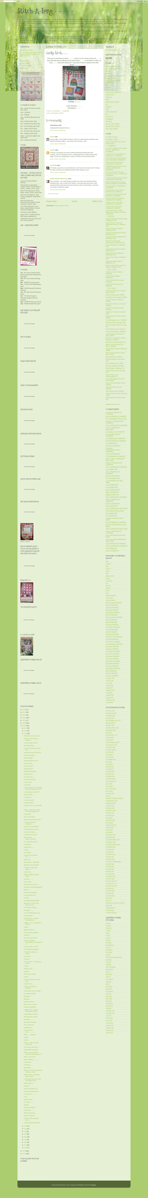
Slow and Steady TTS (30, 1088)
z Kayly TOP (109, 685)
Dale (107, 561)
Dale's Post (27, 872)
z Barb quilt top (110, 908)
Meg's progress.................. (31, 1059)
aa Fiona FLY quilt (111, 745)
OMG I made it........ (29, 1083)
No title (26, 1040)
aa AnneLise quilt (111, 713)
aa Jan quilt (109, 754)
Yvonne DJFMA (110, 600)
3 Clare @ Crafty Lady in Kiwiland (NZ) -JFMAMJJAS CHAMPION (116, 159)
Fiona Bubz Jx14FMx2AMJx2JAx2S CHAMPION (113, 449)
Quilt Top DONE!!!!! (29, 1107)
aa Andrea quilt (110, 710)
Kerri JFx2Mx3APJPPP (113, 478)
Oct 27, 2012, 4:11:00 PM (57, 159)
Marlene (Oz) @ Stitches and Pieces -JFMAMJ (114, 345)
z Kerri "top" (109, 1018)
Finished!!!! (27, 814)
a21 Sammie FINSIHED (113, 651)
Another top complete (30, 892)
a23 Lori (108, 977)
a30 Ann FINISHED (112, 673)
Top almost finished (30, 779)
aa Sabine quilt (110, 837)
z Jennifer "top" (110, 1013)
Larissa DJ (109, 581)
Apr (25, 1139)
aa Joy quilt (109, 764)
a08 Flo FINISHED (111, 620)
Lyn (107, 583)
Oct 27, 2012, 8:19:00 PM (57, 172)
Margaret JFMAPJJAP (112, 494)
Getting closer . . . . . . (30, 968)
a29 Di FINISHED (111, 671)
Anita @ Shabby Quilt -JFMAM (115, 295)
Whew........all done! (30, 1034)
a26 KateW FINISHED (112, 663)
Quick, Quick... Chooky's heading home (31, 919)
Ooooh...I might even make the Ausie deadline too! (32, 810)
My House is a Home (30, 1004)
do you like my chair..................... (29, 1031)
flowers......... (27, 890)
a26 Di (108, 984)
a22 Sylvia (109, 974)
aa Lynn (108, 796)
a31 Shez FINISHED (112, 676)
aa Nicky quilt (110, 813)
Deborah (108, 564)
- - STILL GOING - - (111, 288)
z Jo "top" (108, 1015)
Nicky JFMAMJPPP (112, 506)
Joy (107, 114)
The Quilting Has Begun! (31, 949)
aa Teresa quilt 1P (111, 881)
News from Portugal (30, 1022)
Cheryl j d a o (110, 90)
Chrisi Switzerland (111, 112)
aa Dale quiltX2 (110, 723)
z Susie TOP (109, 697)
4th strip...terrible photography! (33, 887)
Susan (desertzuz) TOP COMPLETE (113, 81)
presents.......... (28, 879)
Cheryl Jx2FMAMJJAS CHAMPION (116, 425)
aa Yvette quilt (110, 895)
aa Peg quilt (109, 822)
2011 (24, 1151)
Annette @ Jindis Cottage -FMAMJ (116, 297)
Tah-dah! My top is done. (31, 829)
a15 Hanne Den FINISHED (114, 637)
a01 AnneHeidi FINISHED (114, 603)
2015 (24, 717)
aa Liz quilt (109, 783)
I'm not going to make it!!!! (31, 792)
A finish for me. (28, 984)
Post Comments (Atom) (61, 205)
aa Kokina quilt (110, 776)
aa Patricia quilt (110, 820)
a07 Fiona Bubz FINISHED (114, 617)
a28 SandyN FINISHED (113, 668)
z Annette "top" (110, 1011)
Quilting (26, 1105)
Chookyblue (54, 113)
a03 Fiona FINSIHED (112, 607)
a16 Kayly (109, 960)
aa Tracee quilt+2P (111, 886)
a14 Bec (108, 955)
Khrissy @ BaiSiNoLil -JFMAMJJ (116, 331)
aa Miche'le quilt (111, 810)
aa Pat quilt (109, 818)
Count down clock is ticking (32, 991)
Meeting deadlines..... (30, 1113)
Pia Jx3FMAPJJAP (111, 516)
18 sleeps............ (29, 1019)
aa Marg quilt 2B (111, 803)
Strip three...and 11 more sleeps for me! (31, 904)
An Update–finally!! (29, 993)
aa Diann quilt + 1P (111, 735)
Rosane (108, 586)
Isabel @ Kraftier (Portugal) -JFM (116, 322)
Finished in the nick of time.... (32, 736)
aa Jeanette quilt (111, 759)
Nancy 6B (109, 905)
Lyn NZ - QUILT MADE (112, 124)
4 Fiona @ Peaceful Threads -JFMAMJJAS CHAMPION (115, 163)
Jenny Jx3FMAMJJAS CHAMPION (116, 467)
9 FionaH (108, 942)
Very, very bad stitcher (30, 938)
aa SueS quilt (110, 866)
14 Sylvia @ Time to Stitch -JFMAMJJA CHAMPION (114, 207)
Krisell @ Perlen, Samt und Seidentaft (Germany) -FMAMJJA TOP (116, 224)
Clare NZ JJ (109, 116)
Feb (25, 1145)
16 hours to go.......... (30, 777)
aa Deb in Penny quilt (112, 728)
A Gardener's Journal (30, 834)
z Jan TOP (109, 683)
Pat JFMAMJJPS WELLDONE (115, 511)
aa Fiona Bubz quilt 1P (113, 742)
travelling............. (29, 910)
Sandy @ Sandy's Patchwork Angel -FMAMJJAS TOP (116, 219)
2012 (24, 725)
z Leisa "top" (109, 1023)
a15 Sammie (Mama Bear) (114, 957)
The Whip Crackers (111, 137)
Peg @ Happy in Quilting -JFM (115, 368)
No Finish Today (29, 745)
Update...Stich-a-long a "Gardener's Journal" (31, 1010)
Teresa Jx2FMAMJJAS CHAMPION (116, 546)
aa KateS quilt (110, 771)
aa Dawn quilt (110, 725)
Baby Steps (27, 1067)
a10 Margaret (110, 945)
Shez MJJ (109, 121)
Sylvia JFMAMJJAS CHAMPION (116, 543)
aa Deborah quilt (111, 730)
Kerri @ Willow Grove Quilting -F (115, 329)
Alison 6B (109, 898)
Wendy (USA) (110, 94)
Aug (25, 1129)
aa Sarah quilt (110, 849)
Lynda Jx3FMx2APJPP (113, 490)
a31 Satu (108, 994)
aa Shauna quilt (110, 854)
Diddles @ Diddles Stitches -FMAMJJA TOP (114, 262)
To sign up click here (26, 50)
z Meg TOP (109, 693)
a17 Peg (108, 962)
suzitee (52, 150)
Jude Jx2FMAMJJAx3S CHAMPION (113, 472)
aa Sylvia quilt (110, 878)
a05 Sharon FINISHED (113, 612)
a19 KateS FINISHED (112, 646)
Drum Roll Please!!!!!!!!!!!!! (31, 900)
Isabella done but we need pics (115, 903)
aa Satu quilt (109, 852)
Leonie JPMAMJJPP (112, 485)
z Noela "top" (110, 1030)
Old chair (26, 935)
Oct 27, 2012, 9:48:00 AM (57, 144)
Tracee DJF (109, 598)
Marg (107, 99)
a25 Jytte (108, 981)
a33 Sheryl (109, 998)
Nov (25, 731)
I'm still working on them (31, 1091)
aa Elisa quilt (110, 737)
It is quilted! (27, 852)
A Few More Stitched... (31, 907)
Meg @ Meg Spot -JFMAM (114, 357)
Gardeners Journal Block (31, 865)
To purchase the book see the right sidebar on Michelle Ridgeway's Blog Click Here (30, 54)
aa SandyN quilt (110, 847)
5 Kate (108, 933)
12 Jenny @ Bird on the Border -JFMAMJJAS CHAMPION (115, 199)
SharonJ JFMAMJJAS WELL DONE (117, 529)
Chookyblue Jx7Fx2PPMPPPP (115, 432)
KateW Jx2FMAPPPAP (113, 476)
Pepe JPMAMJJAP (111, 513)
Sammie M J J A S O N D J (114, 68)
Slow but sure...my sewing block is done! (32, 1075)
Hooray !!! (27, 1086)
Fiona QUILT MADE (112, 129)
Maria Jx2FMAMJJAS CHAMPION (116, 497)
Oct (25, 733)
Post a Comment (53, 193)
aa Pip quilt (109, 832)
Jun (25, 1134)
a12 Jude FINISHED (112, 629)
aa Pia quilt (109, 830)
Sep (25, 1126)
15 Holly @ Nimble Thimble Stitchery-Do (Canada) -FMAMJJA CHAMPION (116, 212)
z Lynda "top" (110, 1025)
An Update (27, 785)
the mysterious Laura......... (32, 884)
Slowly (26, 977)
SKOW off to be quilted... (31, 1050)
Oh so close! (27, 881)
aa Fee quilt (109, 740)
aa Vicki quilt (109, 888)
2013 (24, 723)
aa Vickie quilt (110, 891)
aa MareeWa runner (112, 801)
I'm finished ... (28, 844)
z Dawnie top (110, 910)
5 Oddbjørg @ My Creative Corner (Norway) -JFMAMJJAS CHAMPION (116, 168)
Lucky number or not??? (31, 946)
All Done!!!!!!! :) (28, 774)
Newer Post (51, 201)
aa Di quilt (109, 732)
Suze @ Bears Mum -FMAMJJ (115, 391)
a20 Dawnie (109, 969)
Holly (107, 109)
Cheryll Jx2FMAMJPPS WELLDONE (113, 428)
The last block (28, 915)
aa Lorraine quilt (111, 788)
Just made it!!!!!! (28, 803)
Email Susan (24, 68)
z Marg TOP (109, 688)
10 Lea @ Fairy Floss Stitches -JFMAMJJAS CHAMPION (115, 191)
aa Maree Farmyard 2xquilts (114, 798)
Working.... (27, 999)
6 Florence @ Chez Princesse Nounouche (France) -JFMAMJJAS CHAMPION (116, 173)
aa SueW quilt (110, 869)
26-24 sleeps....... (29, 1099)
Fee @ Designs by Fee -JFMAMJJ (116, 320)
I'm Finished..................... (31, 1094)
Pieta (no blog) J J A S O (113, 66)
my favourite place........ (31, 832)
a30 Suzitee (109, 991)
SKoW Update (28, 758)
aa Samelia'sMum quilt (112, 839)
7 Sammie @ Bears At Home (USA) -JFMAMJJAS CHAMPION (116, 178)
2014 (24, 720)
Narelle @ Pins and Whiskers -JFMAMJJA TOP (115, 254)
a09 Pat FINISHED (111, 622)
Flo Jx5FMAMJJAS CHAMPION (115, 456)
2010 (24, 1153)
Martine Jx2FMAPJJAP (113, 503)
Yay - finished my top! (30, 841)
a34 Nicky (109, 1001)
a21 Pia (108, 972)
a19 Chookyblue (111, 967)
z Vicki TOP (109, 702)
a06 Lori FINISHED (112, 615)
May (25, 1137)
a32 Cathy (109, 996)
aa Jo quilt (109, 762)
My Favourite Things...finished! (30, 838)
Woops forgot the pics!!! (31, 760)
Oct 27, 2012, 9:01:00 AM (57, 130)
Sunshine (27, 959)
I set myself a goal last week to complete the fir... (32, 1079)
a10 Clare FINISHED (112, 624)
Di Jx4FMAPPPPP (111, 443)
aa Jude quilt (109, 766)
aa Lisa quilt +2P (111, 781)
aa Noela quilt (110, 815)
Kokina (108, 578)
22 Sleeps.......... (28, 1065)
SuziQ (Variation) (111, 595)
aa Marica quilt (110, 808)
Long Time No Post (30, 895)
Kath (107, 573)
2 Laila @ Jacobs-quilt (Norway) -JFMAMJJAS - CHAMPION (116, 154)
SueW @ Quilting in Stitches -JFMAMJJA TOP (115, 229)
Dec (25, 728)
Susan (52, 136)
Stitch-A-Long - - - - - (45, 11)
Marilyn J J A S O (111, 78)
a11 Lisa (108, 947)
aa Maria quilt (110, 805)
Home (74, 201)
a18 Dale (108, 964)
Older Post (97, 201)
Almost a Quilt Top (29, 1115)
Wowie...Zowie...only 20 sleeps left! (31, 1043)
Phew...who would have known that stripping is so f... (33, 1053)
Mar (25, 1142)
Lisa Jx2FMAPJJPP (112, 487)
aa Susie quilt (110, 871)
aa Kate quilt (109, 769)
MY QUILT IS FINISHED (31, 826)
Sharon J (108, 73)
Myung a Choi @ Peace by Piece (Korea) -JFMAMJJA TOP (116, 266)
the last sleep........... (30, 794)
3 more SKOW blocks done (32, 913)
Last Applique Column (30, 1014)
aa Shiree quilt (110, 859)
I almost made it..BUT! (30, 743)
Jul (25, 1131)
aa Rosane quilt (110, 835)
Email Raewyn (24, 63)
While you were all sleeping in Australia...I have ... (33, 1071)
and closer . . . (28, 956)
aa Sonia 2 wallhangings (113, 861)
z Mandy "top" (110, 1028)
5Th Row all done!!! (30, 974)
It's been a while (29, 800)
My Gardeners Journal (30, 1017)
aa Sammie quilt (111, 842)
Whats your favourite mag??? (33, 819)
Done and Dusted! (29, 817)
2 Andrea (108, 925)
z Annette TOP (110, 678)
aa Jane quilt (109, 757)
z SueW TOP (110, 695)
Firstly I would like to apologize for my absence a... (33, 942)
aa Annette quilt (110, 715)
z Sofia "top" (109, 1033)
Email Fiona (24, 60)
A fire (25, 1097)
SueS (107, 590)
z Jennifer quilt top (111, 912)
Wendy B (108, 107)
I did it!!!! (26, 898)
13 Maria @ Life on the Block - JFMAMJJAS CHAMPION (115, 203)
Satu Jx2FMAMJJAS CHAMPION (116, 522)
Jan (25, 1147)
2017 (24, 712)
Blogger (93, 1185)
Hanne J (108, 568)
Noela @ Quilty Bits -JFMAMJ (115, 366)
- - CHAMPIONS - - (111, 146)
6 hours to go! (28, 763)
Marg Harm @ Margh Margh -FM (115, 342)
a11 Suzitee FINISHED (113, 627)
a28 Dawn (109, 989)
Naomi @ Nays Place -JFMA (114, 363)
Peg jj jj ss (109, 97)
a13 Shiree (109, 952)
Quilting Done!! (28, 769)
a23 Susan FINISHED (112, 656)
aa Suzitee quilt (110, 876)
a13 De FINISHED (111, 632)
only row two (28, 782)
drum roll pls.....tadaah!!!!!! (31, 862)
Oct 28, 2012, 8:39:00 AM (57, 189)
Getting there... (28, 1027)
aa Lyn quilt (109, 791)
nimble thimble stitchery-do (59, 178)
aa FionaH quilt (110, 747)
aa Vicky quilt (110, 893)
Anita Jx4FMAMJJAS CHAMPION (116, 416)
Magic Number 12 (29, 930)
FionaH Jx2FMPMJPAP (113, 454)
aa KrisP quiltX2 (111, 779)
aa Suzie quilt (110, 874)
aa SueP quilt (110, 864)
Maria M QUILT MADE (112, 102)
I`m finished (27, 797)
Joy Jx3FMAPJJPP (111, 469)
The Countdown (29, 1025)
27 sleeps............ (29, 1102)
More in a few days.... (30, 1057)
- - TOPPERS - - (110, 216)
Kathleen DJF (110, 576)
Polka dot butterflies (30, 1007)
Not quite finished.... (30, 755)
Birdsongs (27, 996)
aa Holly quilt (110, 752)
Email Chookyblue (26, 65)
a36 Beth (108, 1008)
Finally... (26, 966)
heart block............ (29, 1110)
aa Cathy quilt (110, 718)
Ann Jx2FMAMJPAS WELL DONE (116, 419)
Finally (26, 850)
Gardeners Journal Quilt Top (32, 752)
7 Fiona (108, 938)
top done (26, 971)
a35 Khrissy (109, 1006)
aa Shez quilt (110, 856)
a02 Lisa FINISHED (112, 605)
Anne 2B (108, 900)
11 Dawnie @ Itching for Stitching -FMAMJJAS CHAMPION (116, 195)
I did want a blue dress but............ (31, 856)
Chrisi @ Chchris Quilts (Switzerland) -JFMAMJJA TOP (115, 241)
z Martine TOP (110, 690)
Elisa (107, 566)
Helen (107, 571)
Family (26, 927)
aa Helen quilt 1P (111, 749)
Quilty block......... (29, 847)
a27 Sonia (109, 986)
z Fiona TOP (109, 680)
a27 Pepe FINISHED (112, 666)
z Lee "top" (109, 1020)
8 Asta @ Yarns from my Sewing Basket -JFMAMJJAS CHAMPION (116, 182)
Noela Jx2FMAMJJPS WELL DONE (117, 508)
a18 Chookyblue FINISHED (114, 644)
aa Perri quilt (109, 827)
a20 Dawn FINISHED (112, 649)
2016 (24, 715)
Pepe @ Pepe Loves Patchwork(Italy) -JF (112, 375)
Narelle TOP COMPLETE (113, 92)
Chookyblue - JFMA (112, 139)
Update (26, 1037)
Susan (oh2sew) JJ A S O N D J (115, 76)
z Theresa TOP (110, 700)
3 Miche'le (109, 928)
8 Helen (108, 940)
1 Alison (108, 923)
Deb (107, 85)
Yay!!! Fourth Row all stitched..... (30, 987)
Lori (107, 104)
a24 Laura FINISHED (112, 659)
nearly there (27, 1062)
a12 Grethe (109, 950)
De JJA (108, 87)
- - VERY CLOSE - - (112, 269)
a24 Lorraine (109, 979)
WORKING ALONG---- (30, 771)
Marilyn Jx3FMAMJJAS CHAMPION (113, 500)
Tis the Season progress (31, 932)
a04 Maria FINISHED (112, 610)
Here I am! (27, 859)
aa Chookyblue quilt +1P (113, 720)
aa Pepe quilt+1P (111, 825)
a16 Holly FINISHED (112, 639)
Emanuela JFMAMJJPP (113, 446)
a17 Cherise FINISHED (113, 641)
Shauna (108, 588)
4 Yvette (108, 930)
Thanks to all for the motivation (30, 823)
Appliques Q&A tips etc (113, 404)
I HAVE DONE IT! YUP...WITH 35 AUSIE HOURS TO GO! (33, 788)
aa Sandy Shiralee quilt (113, 844)
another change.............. (31, 1001)
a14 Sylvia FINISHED (112, 634)
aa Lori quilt (109, 786)
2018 (24, 709)
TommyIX (80, 1185)
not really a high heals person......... (30, 868)
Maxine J (108, 71)
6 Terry (108, 935)
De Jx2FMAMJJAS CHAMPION (115, 438)
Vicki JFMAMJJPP (111, 548)
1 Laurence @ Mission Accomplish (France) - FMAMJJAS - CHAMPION (116, 150)
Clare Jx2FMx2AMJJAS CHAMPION (113, 435)
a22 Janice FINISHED (112, 654)
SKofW (61, 113)
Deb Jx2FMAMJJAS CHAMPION (116, 441)
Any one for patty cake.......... (32, 1047)
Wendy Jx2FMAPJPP (112, 551)
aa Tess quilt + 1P (111, 883)
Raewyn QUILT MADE (112, 126)
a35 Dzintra (109, 1003)
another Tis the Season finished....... (31, 739)
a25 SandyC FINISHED (113, 661)
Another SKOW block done (32, 1122)
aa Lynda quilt (110, 793)
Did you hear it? (28, 766)
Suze (107, 593)
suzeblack (53, 165)
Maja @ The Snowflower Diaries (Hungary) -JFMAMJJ (115, 338)
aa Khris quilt (110, 774)
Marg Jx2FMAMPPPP (112, 492)
